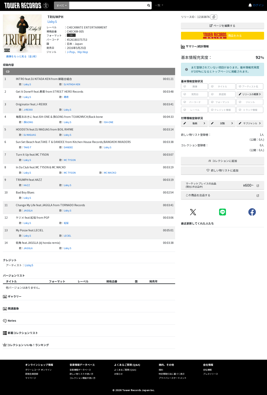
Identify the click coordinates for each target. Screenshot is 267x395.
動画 (195, 123)
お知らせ (118, 373)
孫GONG (28, 122)
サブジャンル (250, 123)
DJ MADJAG (30, 135)
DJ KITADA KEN (72, 84)
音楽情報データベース (80, 369)
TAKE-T (27, 147)
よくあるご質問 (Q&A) (125, 369)
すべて (60, 5)
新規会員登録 (31, 373)
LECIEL (67, 235)
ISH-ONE (108, 122)
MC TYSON (70, 160)
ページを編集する (224, 26)
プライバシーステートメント (172, 377)
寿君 (66, 97)
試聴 (222, 123)
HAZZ (27, 185)
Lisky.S (52, 21)
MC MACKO (110, 172)
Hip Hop (82, 52)
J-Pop (71, 52)
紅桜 (66, 223)
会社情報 (207, 369)
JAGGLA (28, 210)
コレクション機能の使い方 (82, 377)
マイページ (30, 377)
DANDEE (68, 147)
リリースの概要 (250, 94)
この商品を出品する (198, 195)
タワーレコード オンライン (38, 369)
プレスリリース (210, 373)
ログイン (258, 5)
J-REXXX (28, 109)
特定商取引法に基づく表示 (172, 373)
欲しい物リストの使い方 (81, 373)
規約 (161, 369)
